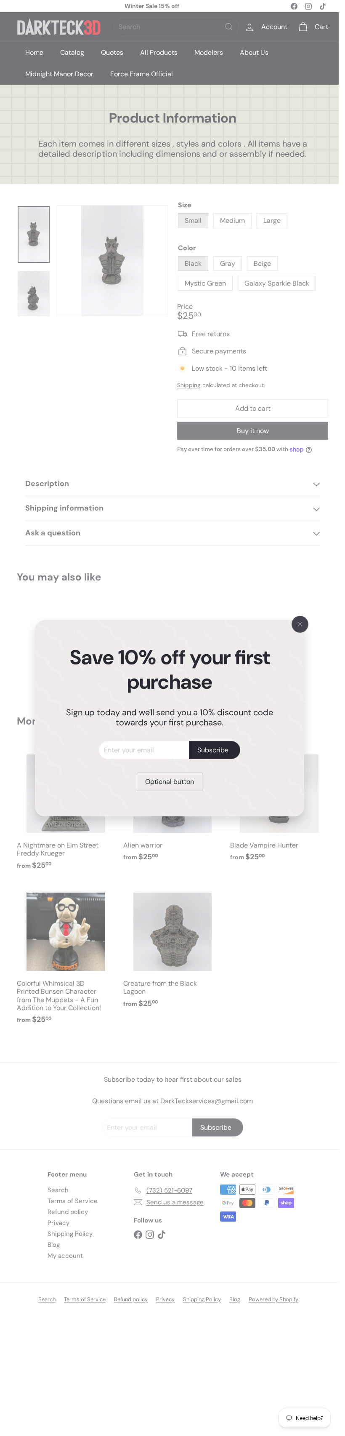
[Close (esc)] (300, 624)
